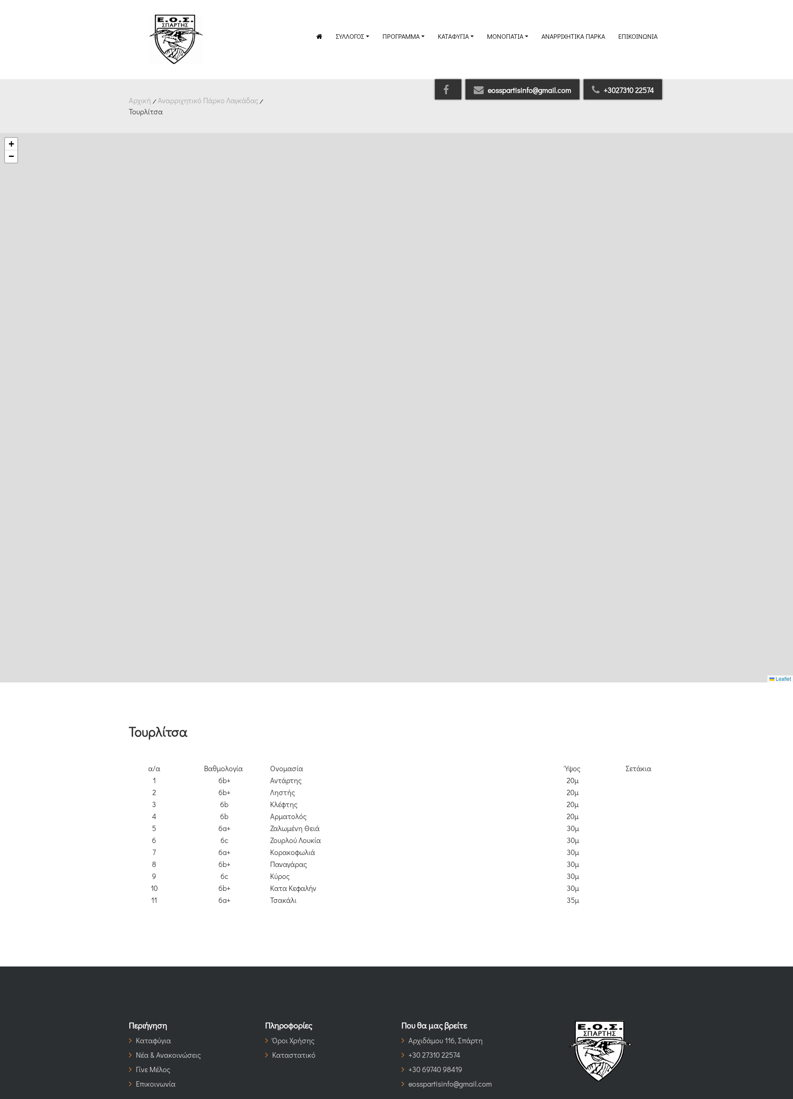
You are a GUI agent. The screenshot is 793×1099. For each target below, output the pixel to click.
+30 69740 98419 (435, 1069)
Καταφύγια (453, 36)
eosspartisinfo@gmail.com (529, 90)
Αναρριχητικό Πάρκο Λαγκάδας (208, 100)
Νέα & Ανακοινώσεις (168, 1055)
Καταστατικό (294, 1055)
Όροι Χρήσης (293, 1040)
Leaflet (782, 678)
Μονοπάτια (505, 36)
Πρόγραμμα (401, 36)
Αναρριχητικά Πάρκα (573, 36)
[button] (11, 144)
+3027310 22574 (629, 90)
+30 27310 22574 (434, 1055)
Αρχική (140, 100)
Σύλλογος (350, 36)
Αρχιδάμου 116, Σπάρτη (445, 1040)
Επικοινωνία (638, 36)
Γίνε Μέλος (153, 1069)
